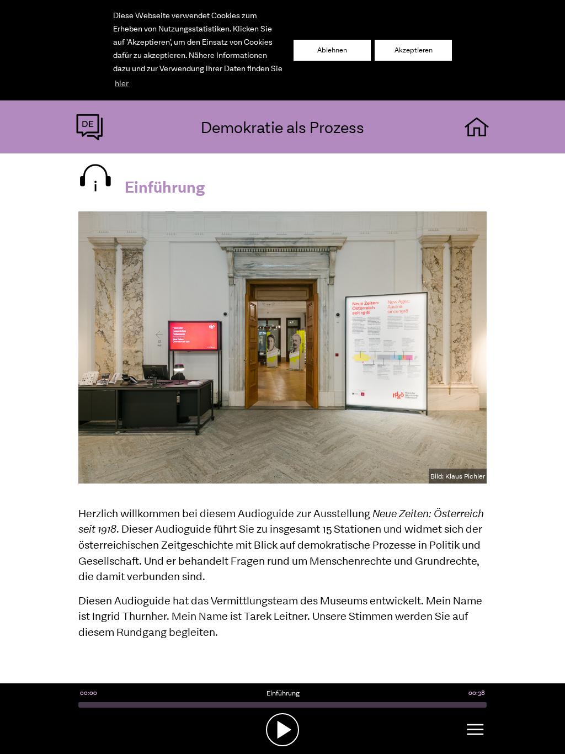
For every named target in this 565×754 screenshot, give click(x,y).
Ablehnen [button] (332, 50)
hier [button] (122, 83)
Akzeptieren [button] (414, 50)
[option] (282, 347)
